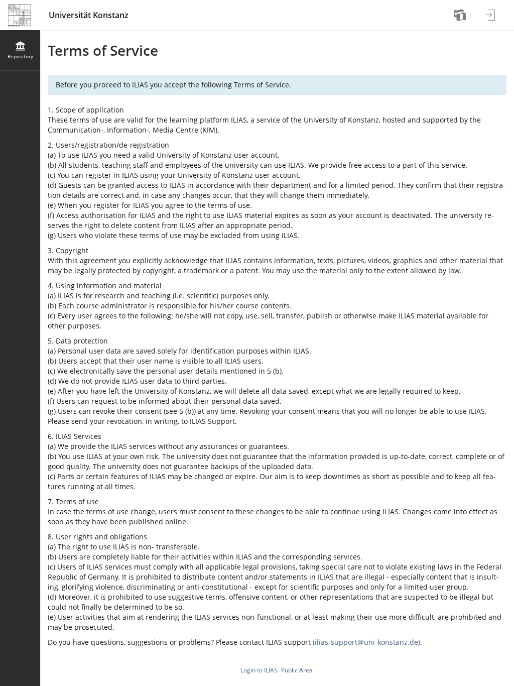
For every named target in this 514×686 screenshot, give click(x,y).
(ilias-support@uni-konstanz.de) (366, 642)
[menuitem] (461, 15)
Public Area (297, 670)
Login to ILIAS (259, 670)
